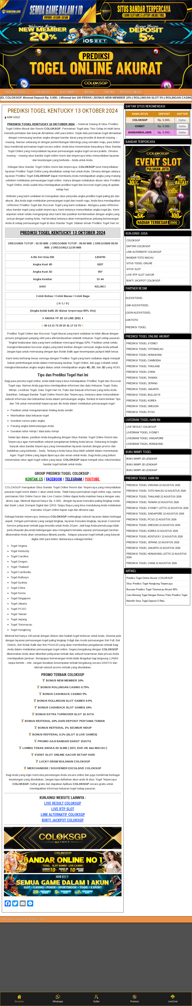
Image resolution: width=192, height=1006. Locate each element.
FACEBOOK (54, 479)
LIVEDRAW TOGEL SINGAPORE (145, 438)
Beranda (19, 1001)
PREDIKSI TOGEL (15, 92)
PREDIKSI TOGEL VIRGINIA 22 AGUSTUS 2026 (153, 485)
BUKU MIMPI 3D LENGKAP (141, 464)
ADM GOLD (13, 117)
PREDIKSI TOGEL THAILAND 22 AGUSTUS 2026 (154, 496)
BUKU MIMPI (67, 92)
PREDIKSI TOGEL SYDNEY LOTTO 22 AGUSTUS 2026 (157, 508)
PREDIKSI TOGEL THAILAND (143, 366)
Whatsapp (58, 1001)
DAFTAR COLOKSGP (138, 246)
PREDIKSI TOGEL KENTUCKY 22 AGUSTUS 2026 (154, 536)
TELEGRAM (74, 479)
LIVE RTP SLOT (62, 809)
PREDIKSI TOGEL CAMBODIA (143, 360)
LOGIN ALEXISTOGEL (138, 312)
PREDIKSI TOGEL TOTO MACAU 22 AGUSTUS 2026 (156, 490)
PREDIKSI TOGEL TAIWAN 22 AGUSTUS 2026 (152, 502)
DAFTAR (109, 92)
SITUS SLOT (133, 269)
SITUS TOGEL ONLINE (139, 263)
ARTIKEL (90, 92)
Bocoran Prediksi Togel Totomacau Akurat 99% (152, 589)
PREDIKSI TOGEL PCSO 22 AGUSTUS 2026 (151, 519)
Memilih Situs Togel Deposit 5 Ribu (145, 600)
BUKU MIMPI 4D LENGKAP (141, 470)
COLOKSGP (133, 240)
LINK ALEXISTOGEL (137, 305)
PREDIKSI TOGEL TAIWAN (141, 377)
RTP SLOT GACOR (130, 92)
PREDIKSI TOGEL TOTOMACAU (144, 349)
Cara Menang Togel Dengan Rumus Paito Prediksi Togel (156, 595)
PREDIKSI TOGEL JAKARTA (142, 389)
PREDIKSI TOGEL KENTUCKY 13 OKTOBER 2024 (63, 110)
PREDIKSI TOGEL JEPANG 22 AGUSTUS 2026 (152, 542)
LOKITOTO (132, 320)
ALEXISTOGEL (134, 298)
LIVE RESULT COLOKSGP (62, 803)
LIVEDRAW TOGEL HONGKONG (144, 444)
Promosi (134, 1001)
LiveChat (172, 1001)
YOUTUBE (92, 479)
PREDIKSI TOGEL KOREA (141, 400)
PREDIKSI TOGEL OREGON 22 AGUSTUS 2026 (153, 525)
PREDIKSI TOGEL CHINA (140, 372)
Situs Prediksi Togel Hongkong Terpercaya (149, 583)
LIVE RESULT (42, 92)
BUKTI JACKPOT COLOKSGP (63, 820)
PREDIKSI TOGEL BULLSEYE (143, 394)
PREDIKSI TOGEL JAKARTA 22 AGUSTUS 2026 (153, 548)
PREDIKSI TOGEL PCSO (140, 412)
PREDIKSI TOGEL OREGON (142, 406)
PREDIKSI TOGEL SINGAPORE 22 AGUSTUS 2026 (155, 513)
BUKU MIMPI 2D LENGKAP (141, 458)
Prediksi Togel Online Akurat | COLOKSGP (149, 578)
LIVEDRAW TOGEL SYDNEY (142, 432)
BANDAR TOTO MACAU (140, 257)
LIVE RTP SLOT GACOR (140, 274)
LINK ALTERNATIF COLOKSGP (63, 814)
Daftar (182, 120)
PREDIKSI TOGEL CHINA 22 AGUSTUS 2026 (151, 563)
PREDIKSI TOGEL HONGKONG (144, 354)
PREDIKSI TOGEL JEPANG (142, 383)
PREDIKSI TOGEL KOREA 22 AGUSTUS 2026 (152, 531)
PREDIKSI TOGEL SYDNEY (142, 343)
